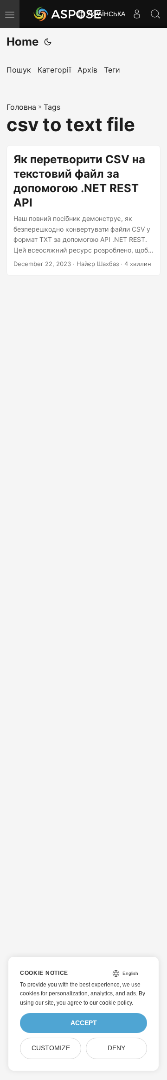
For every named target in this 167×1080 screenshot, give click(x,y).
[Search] (155, 14)
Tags (52, 107)
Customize (51, 1048)
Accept (84, 1023)
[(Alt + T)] (47, 42)
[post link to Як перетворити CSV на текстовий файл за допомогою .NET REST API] (83, 210)
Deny (116, 1048)
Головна (21, 107)
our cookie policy (111, 1003)
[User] (137, 14)
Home (22, 41)
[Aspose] (68, 14)
